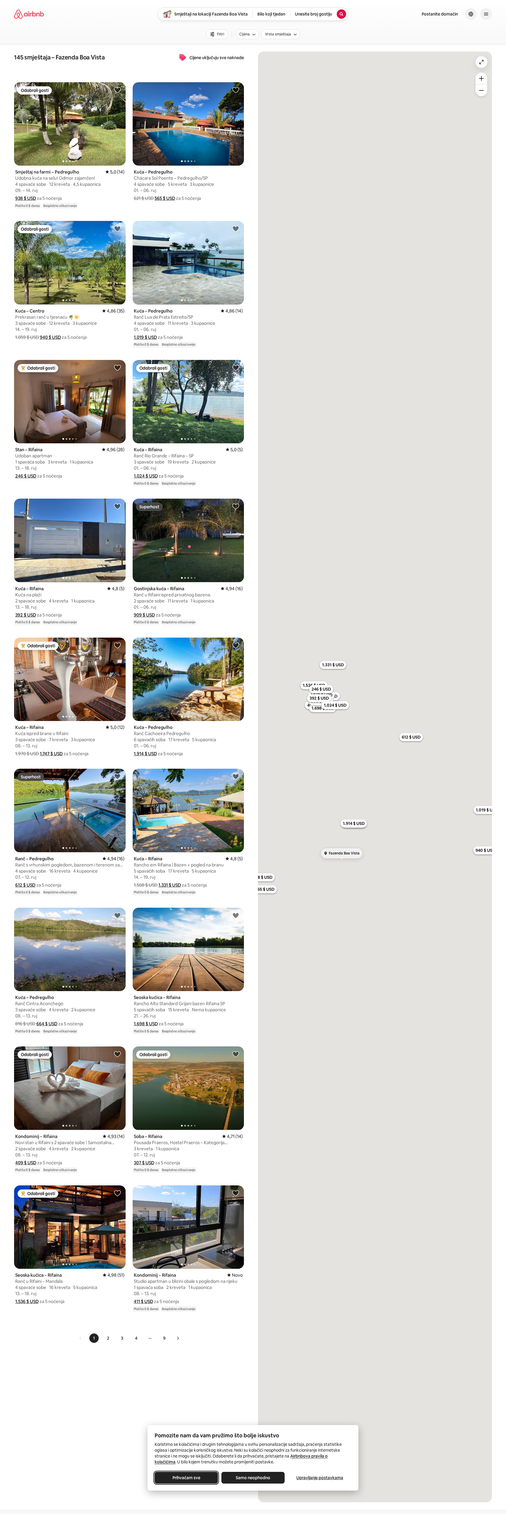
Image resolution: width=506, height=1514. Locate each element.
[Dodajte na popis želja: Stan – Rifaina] (117, 367)
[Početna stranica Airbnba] (29, 14)
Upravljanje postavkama (319, 1477)
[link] (80, 1338)
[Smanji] (481, 90)
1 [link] (94, 1338)
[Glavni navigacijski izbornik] (486, 14)
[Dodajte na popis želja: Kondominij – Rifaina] (117, 1054)
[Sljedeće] (178, 1338)
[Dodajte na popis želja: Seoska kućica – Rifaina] (235, 915)
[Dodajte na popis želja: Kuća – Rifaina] (235, 367)
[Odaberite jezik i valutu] (471, 14)
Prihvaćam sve (186, 1477)
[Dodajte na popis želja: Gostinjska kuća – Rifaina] (235, 506)
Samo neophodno (253, 1477)
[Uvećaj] (481, 78)
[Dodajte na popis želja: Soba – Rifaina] (235, 1054)
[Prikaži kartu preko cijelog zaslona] (481, 62)
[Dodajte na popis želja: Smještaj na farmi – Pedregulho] (117, 90)
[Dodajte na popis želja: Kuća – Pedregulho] (235, 90)
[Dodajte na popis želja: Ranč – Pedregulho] (117, 776)
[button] (25, 198)
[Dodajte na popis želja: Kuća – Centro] (117, 228)
